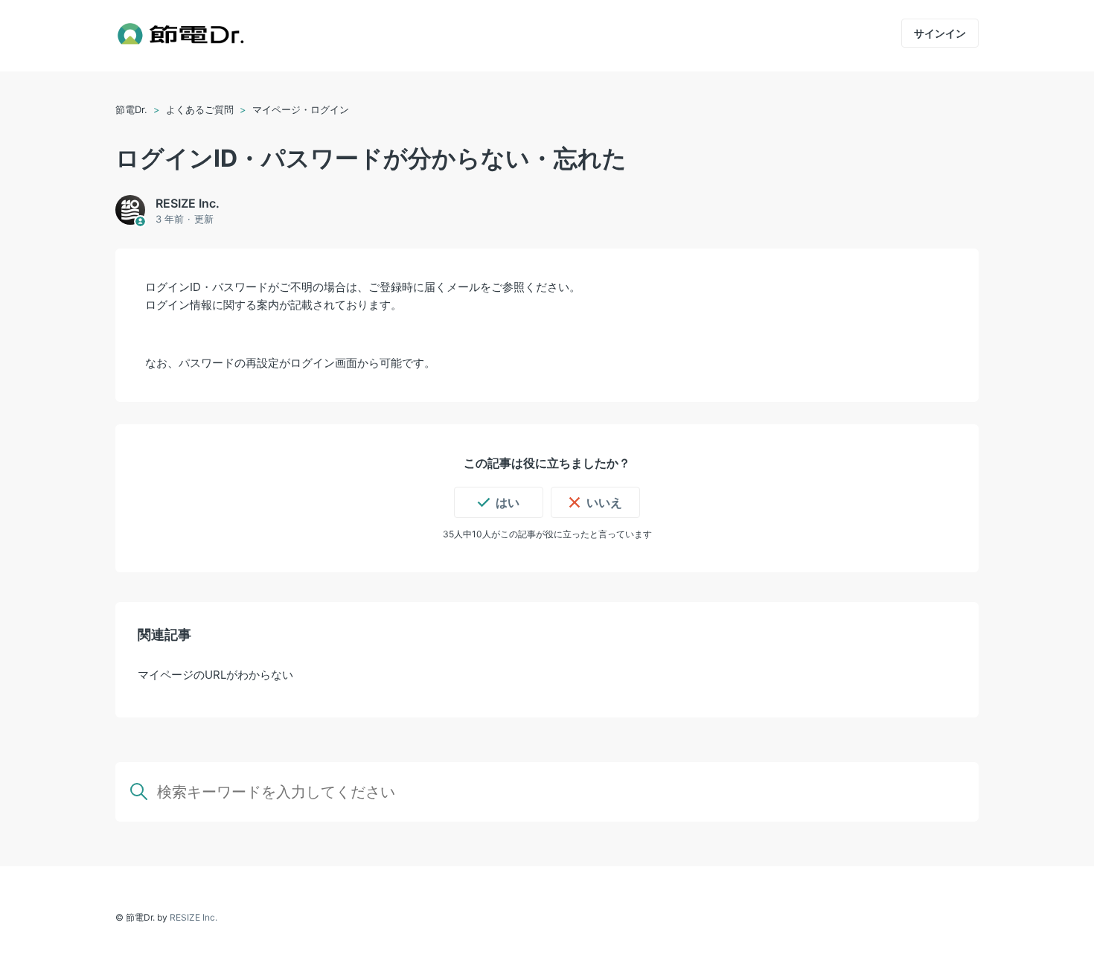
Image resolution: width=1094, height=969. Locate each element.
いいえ (604, 502)
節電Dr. (132, 109)
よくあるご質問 (200, 109)
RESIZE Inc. (193, 917)
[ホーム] (180, 36)
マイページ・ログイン (300, 109)
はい (507, 502)
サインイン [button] (940, 33)
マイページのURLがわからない (215, 675)
